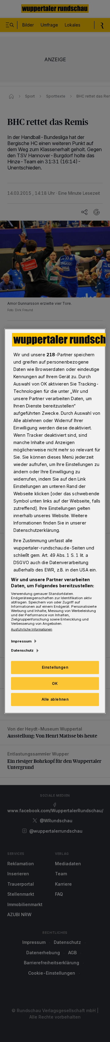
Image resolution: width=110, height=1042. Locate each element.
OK (55, 683)
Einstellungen (55, 667)
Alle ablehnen (55, 699)
